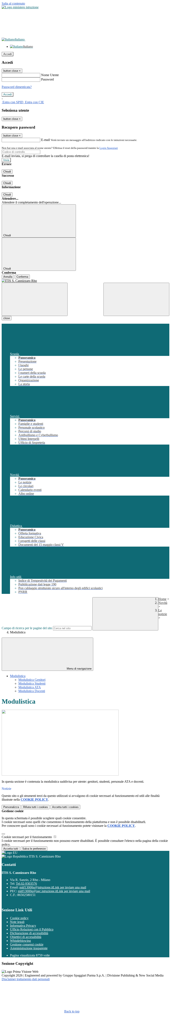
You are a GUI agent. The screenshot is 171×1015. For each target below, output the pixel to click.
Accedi (7, 54)
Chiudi (7, 171)
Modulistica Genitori (31, 679)
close (6, 318)
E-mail (45, 140)
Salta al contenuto (13, 3)
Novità (162, 603)
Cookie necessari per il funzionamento (27, 837)
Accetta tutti (65, 807)
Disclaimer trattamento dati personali (26, 979)
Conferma (22, 276)
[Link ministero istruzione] (20, 7)
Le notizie (162, 612)
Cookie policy (19, 918)
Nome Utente (50, 75)
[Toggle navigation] (35, 299)
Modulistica (17, 676)
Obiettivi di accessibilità (25, 937)
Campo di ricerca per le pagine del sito (27, 628)
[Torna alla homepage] (85, 281)
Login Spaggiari (108, 148)
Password (47, 79)
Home (162, 599)
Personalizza (11, 807)
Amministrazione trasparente (29, 948)
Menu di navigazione (79, 668)
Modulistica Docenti (31, 691)
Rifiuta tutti (35, 807)
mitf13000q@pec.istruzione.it (54, 891)
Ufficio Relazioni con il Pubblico (31, 929)
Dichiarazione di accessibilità (29, 933)
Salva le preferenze (34, 848)
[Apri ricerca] (136, 299)
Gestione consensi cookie (26, 944)
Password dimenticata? (17, 87)
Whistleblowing (20, 940)
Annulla (7, 276)
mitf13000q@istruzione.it (52, 887)
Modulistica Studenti (31, 683)
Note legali (17, 922)
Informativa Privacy (23, 925)
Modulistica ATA (29, 687)
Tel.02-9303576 (26, 883)
